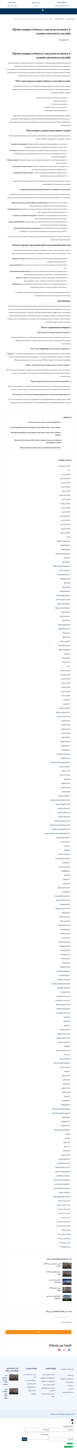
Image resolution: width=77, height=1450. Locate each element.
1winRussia (64, 579)
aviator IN (64, 721)
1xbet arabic (64, 591)
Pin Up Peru (64, 1067)
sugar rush (64, 1155)
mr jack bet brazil (62, 1009)
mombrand (64, 929)
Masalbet (65, 913)
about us (70, 1375)
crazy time (64, 842)
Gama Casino (63, 867)
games (65, 879)
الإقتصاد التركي (65, 1234)
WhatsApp (67, 1447)
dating (66, 850)
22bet (66, 654)
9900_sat (66, 687)
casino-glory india (62, 837)
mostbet (65, 963)
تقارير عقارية (66, 1242)
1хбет (69, 253)
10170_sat (66, 491)
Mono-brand (63, 942)
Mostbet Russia (62, 988)
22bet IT (65, 662)
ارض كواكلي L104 (55, 1288)
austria (66, 700)
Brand (66, 779)
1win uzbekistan (63, 574)
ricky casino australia (61, 1130)
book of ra (64, 771)
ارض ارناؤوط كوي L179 (53, 1272)
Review (64, 1117)
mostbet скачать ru (61, 1000)
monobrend (64, 950)
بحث (38, 1332)
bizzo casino (64, 766)
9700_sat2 (65, 683)
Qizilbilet (65, 1100)
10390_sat (65, 512)
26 (69, 666)
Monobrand (63, 946)
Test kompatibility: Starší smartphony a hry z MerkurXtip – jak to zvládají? (35, 427)
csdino (66, 846)
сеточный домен (62, 1222)
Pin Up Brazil (64, 1059)
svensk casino (63, 1159)
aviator (65, 704)
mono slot (64, 938)
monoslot (64, 959)
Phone (69, 1443)
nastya (66, 1017)
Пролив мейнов (63, 1209)
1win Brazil (64, 549)
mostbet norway (62, 979)
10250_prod (65, 503)
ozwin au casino (62, 1042)
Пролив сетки (63, 1213)
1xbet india (64, 612)
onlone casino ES (62, 1038)
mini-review (64, 921)
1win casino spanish (61, 554)
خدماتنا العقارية (31, 1387)
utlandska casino (62, 1176)
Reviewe (64, 1121)
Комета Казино (63, 1201)
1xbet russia (64, 641)
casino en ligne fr (61, 804)
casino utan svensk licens (58, 825)
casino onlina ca (63, 808)
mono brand (64, 933)
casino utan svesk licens (60, 829)
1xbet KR (65, 620)
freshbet (65, 863)
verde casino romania (61, 1188)
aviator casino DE (62, 712)
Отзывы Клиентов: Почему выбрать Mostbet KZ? (44, 422)
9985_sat (66, 696)
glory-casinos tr (63, 888)
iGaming (65, 892)
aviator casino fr (62, 716)
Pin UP (66, 1055)
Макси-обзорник (62, 1205)
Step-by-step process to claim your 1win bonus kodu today (40, 448)
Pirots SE (65, 1075)
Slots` (66, 1146)
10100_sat (65, 487)
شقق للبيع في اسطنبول (47, 1378)
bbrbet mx (64, 758)
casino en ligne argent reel (59, 800)
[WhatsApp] (72, 1447)
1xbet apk (65, 587)
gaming (65, 883)
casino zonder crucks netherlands (56, 833)
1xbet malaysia (63, 625)
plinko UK (64, 1088)
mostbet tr (64, 992)
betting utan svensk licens (59, 762)
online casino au (63, 1034)
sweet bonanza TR (61, 1167)
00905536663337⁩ (62, 2)
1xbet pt (65, 633)
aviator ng (64, 733)
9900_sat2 (65, 691)
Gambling (64, 871)
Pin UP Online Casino (61, 1063)
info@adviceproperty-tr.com (62, 5)
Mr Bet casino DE (62, 1004)
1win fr (66, 558)
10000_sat (65, 474)
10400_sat (65, 520)
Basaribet (64, 750)
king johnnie (64, 904)
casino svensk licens (61, 821)
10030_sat (65, 483)
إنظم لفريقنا (69, 1382)
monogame (64, 954)
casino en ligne (63, 796)
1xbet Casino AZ (62, 599)
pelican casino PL (62, 1050)
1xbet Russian (63, 645)
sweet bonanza (62, 1163)
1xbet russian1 (63, 650)
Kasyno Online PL (62, 900)
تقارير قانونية (66, 1247)
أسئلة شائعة (32, 1390)
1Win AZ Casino (62, 541)
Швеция (64, 1230)
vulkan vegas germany (60, 1197)
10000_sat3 (65, 478)
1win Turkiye (64, 570)
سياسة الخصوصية (68, 1392)
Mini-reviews (63, 925)
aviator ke (64, 725)
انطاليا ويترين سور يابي (53, 1296)
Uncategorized (59, 19)
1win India (65, 562)
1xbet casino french (61, 608)
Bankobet (64, 746)
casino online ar (63, 812)
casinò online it (63, 817)
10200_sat (65, 499)
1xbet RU (65, 637)
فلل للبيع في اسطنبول (48, 1381)
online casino (64, 1030)
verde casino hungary (60, 1180)
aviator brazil (63, 708)
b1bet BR (65, 737)
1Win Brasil (64, 545)
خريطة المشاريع (31, 1380)
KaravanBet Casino (61, 896)
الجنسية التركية (31, 1383)
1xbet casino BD (62, 604)
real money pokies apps (60, 1113)
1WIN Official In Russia (60, 566)
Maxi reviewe (63, 917)
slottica (65, 1151)
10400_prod (65, 516)
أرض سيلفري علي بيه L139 (52, 1264)
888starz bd (64, 670)
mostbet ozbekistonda (60, 984)
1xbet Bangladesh (62, 595)
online (66, 1025)
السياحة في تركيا (65, 1238)
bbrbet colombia (62, 754)
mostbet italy (63, 975)
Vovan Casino (63, 1192)
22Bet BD (65, 658)
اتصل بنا (71, 1389)
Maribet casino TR (62, 908)
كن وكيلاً (70, 1385)
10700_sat (65, 529)
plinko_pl (65, 1092)
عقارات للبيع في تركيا (49, 1374)
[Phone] (72, 1443)
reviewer (64, 1126)
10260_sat (65, 508)
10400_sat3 (65, 524)
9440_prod (65, 675)
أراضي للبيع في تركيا (49, 1384)
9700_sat (65, 679)
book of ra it (64, 775)
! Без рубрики (64, 466)
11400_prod (65, 533)
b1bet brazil (64, 741)
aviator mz (64, 729)
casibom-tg (64, 787)
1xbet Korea (64, 616)
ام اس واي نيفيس (54, 1280)
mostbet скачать (62, 996)
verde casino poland (61, 1184)
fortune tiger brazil (61, 858)
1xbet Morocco (63, 629)
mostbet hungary (62, 971)
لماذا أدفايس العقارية (67, 1379)
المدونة (33, 1394)
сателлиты (64, 1217)
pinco (66, 1071)
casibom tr (64, 783)
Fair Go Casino (63, 854)
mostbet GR (64, 967)
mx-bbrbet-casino (62, 1013)
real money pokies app (60, 1109)
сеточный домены (62, 1226)
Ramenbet (64, 1105)
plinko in (65, 1084)
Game (66, 875)
